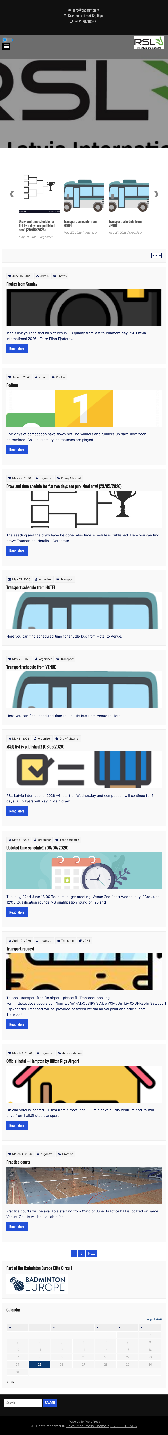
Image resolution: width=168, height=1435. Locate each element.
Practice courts (18, 1162)
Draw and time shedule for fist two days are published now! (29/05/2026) (63, 486)
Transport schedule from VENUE (80, 223)
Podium (12, 385)
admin (44, 276)
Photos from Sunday (21, 284)
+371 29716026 (85, 21)
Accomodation (72, 1053)
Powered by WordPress (84, 1421)
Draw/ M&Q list (71, 478)
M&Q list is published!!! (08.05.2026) (124, 223)
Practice (67, 1154)
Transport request (20, 948)
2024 (86, 940)
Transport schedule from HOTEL (35, 223)
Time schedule (69, 839)
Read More (17, 348)
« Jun (10, 1382)
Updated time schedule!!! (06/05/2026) (37, 847)
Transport (67, 579)
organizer (46, 478)
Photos (62, 276)
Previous (11, 194)
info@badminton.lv (85, 10)
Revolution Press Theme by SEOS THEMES (101, 1426)
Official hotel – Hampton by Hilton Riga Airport (42, 1061)
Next (156, 194)
